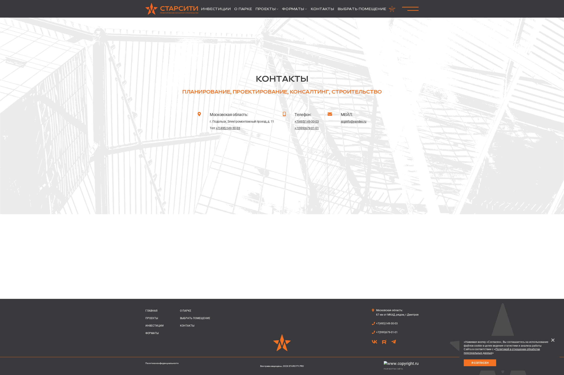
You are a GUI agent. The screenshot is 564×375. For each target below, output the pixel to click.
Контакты (187, 325)
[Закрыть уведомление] (553, 340)
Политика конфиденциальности (162, 363)
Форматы (152, 333)
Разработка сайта (393, 369)
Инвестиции (154, 325)
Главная (151, 310)
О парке (185, 310)
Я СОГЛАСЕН (480, 362)
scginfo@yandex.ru (353, 121)
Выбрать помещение (195, 318)
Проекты (151, 318)
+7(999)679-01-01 (307, 128)
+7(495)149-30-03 (228, 128)
